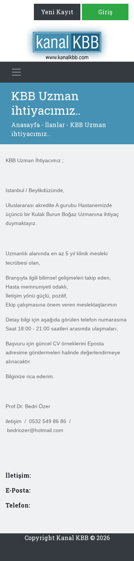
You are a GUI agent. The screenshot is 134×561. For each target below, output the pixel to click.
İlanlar (55, 125)
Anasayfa (25, 125)
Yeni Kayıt (57, 12)
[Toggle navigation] (16, 72)
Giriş (105, 12)
